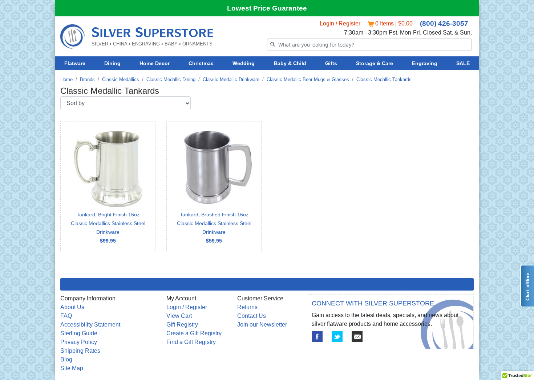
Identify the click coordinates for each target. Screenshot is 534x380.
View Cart (179, 316)
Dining (112, 63)
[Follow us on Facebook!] (317, 336)
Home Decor (154, 63)
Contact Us (251, 316)
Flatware (74, 63)
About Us (72, 307)
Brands (87, 79)
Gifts (331, 63)
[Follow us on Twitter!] (337, 336)
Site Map (71, 368)
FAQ (66, 316)
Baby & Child (290, 63)
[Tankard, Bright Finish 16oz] (108, 186)
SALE (463, 63)
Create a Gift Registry (194, 333)
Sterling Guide (78, 333)
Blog (66, 359)
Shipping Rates (80, 351)
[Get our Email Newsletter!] (357, 336)
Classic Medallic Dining (170, 79)
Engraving (424, 63)
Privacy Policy (78, 342)
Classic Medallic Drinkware (231, 79)
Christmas (201, 63)
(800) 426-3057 (444, 23)
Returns (247, 307)
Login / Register (340, 23)
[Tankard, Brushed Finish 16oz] (214, 186)
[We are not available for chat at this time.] (527, 286)
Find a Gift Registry (191, 342)
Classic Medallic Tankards (384, 79)
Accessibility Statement (90, 324)
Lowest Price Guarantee (267, 8)
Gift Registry (182, 324)
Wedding (243, 63)
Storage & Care (374, 63)
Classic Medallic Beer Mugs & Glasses (308, 79)
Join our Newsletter (262, 324)
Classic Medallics (120, 79)
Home (66, 79)
